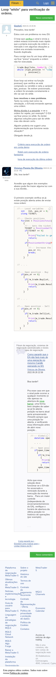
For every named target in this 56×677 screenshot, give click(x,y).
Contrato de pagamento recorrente (26, 591)
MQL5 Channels (40, 593)
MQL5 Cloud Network (9, 634)
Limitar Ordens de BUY (23, 546)
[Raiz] (2, 19)
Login (46, 3)
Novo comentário (44, 18)
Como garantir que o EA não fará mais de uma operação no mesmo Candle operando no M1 (37, 360)
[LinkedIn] (42, 631)
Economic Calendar (40, 609)
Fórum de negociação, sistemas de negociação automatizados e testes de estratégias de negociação (32, 347)
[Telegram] (42, 626)
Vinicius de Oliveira (36, 370)
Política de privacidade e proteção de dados (26, 614)
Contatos (24, 629)
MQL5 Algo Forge (8, 643)
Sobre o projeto (24, 569)
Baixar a (12, 651)
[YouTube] (37, 631)
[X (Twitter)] (47, 626)
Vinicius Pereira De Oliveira (28, 168)
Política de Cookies (25, 623)
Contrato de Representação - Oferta (27, 603)
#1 (20, 170)
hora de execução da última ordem (35, 159)
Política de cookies (19, 673)
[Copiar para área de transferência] (49, 67)
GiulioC (18, 26)
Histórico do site (24, 575)
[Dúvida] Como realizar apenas (27, 544)
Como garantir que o (27, 541)
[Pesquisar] (37, 3)
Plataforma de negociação (12, 571)
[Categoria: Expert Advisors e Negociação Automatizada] (6, 19)
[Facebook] (37, 626)
